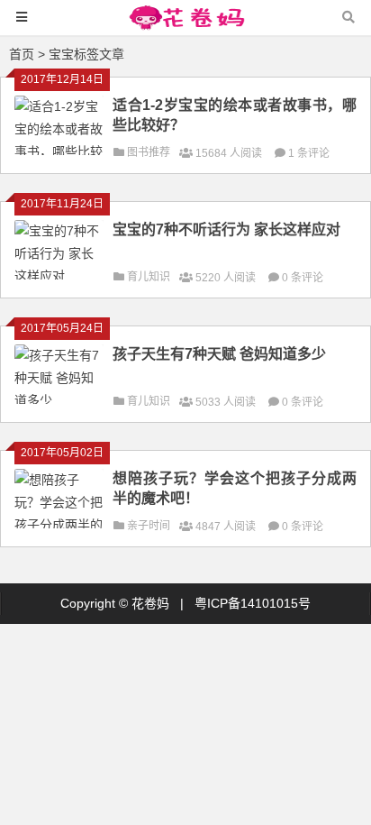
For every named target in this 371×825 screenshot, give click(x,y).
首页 (21, 54)
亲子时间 (148, 525)
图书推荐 (148, 152)
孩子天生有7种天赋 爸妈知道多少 (219, 354)
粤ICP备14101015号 (253, 603)
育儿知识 (148, 276)
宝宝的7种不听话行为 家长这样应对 (226, 229)
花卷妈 (150, 603)
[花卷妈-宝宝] (185, 25)
